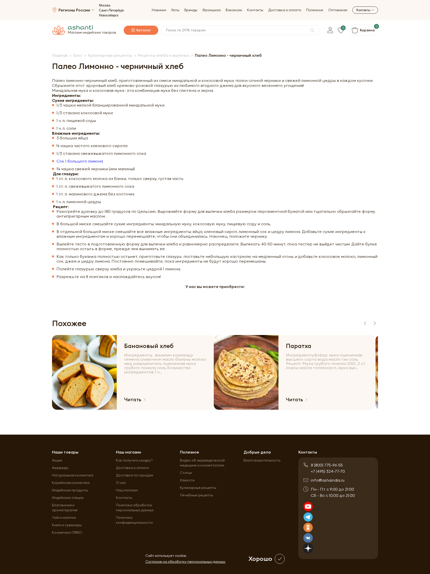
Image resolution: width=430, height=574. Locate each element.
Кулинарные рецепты (198, 487)
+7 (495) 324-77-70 (328, 471)
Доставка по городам (134, 475)
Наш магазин (127, 490)
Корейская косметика (71, 482)
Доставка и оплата (284, 10)
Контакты (255, 10)
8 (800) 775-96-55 (327, 464)
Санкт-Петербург (111, 10)
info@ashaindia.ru (327, 480)
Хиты (175, 10)
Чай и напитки (64, 517)
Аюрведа (60, 467)
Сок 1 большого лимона (79, 161)
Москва (104, 5)
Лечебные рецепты (196, 495)
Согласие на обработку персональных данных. (185, 561)
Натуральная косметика (72, 475)
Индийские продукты (70, 490)
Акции (57, 460)
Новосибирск (108, 15)
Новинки (159, 10)
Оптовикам (337, 10)
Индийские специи (68, 497)
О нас (121, 482)
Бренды (190, 10)
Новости (187, 480)
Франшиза (211, 10)
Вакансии (234, 10)
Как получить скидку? (134, 460)
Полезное (314, 10)
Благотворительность (262, 460)
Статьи (186, 472)
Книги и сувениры (67, 525)
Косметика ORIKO (67, 532)
